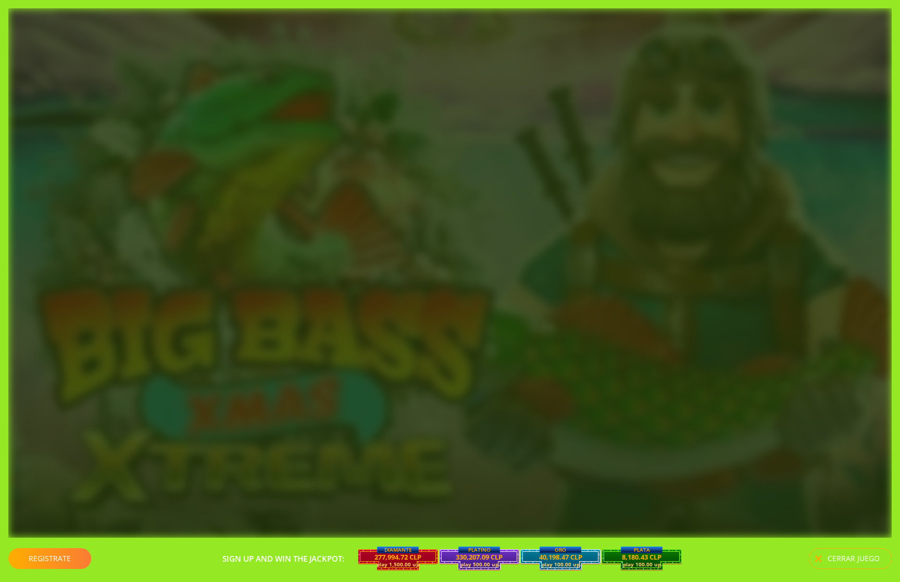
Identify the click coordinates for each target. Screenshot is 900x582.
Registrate (50, 558)
